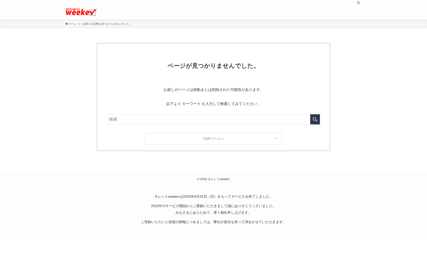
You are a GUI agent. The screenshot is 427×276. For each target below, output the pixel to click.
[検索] (358, 2)
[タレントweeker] (81, 12)
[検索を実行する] (315, 119)
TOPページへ (213, 139)
